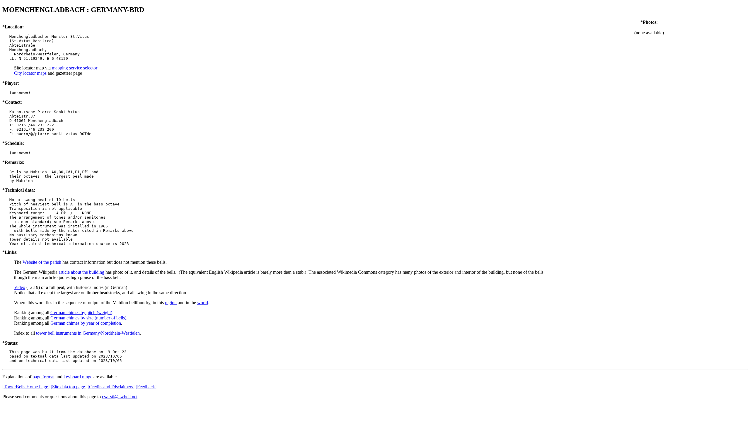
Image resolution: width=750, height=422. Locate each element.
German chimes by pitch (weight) (81, 312)
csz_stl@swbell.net (119, 396)
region (171, 302)
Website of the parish (42, 262)
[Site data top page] (68, 386)
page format (43, 376)
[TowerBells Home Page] (26, 386)
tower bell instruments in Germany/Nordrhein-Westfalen (88, 333)
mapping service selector (74, 67)
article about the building (81, 272)
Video (19, 287)
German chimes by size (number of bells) (88, 317)
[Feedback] (146, 386)
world (202, 302)
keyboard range (78, 376)
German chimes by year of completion (85, 323)
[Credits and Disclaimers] (111, 386)
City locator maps (30, 73)
